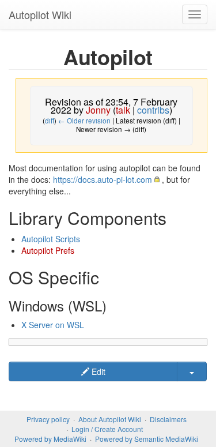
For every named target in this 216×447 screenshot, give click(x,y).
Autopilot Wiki (40, 14)
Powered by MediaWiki (50, 439)
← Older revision (84, 120)
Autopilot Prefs (47, 250)
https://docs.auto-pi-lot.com (102, 179)
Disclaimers (168, 419)
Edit (97, 371)
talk (123, 110)
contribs (153, 110)
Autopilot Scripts (50, 239)
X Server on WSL (52, 324)
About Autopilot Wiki (109, 419)
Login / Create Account (107, 429)
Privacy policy (48, 419)
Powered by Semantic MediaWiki (146, 439)
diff (49, 120)
